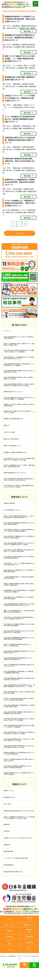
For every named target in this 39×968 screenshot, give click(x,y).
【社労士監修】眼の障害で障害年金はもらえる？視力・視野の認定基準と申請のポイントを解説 (18, 746)
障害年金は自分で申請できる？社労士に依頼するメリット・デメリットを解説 (18, 411)
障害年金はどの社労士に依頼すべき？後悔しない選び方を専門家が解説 (19, 405)
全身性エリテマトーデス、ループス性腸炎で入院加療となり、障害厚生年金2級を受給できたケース (20, 98)
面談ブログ (7, 425)
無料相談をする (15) (9, 797)
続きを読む (27, 31)
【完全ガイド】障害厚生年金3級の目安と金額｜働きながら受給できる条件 (19, 760)
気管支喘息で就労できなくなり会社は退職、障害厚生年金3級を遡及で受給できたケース (20, 140)
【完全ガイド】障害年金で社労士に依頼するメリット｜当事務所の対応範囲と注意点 (19, 344)
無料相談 (10, 937)
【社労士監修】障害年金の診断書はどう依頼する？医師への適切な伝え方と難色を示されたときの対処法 (19, 384)
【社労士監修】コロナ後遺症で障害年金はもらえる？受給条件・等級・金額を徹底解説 (19, 624)
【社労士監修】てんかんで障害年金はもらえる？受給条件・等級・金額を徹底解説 (19, 597)
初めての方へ (9, 925)
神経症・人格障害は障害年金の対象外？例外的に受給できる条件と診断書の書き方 (19, 584)
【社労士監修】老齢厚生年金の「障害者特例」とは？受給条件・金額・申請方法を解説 (19, 705)
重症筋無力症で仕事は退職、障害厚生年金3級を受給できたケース (20, 78)
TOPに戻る (19, 233)
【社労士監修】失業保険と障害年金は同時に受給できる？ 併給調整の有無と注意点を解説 (19, 712)
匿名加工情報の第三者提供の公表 (13, 871)
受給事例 (10, 931)
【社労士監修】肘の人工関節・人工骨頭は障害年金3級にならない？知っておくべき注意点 (19, 486)
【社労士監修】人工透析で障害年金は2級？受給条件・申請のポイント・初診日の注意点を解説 (18, 550)
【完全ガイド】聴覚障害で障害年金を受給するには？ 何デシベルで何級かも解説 (19, 645)
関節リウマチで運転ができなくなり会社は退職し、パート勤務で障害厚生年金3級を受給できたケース (20, 58)
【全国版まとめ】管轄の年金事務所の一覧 (15, 452)
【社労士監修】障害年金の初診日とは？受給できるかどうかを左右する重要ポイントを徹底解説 (19, 398)
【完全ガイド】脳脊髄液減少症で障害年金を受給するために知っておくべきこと (19, 665)
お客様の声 (7, 831)
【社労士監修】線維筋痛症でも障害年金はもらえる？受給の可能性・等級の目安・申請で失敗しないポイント (19, 604)
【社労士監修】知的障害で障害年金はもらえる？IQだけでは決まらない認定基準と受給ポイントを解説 (19, 543)
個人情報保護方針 (9, 865)
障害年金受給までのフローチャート (13, 391)
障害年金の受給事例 (9, 503)
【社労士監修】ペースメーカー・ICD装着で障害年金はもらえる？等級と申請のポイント (19, 564)
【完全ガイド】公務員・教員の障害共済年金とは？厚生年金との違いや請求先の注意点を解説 (18, 699)
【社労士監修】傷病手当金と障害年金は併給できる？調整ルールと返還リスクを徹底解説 (19, 726)
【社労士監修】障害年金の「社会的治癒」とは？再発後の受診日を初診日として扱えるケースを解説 (19, 733)
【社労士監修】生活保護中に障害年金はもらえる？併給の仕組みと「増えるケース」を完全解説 (19, 719)
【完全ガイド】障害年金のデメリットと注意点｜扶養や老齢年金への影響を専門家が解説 (19, 465)
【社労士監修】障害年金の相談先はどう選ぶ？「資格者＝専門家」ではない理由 (19, 378)
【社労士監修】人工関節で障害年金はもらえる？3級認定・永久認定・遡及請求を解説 (19, 557)
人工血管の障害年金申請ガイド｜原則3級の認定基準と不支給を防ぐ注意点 (19, 577)
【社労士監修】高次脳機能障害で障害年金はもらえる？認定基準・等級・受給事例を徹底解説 (19, 638)
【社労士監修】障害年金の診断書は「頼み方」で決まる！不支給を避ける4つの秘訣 (19, 371)
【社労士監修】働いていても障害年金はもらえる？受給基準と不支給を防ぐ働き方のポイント (18, 357)
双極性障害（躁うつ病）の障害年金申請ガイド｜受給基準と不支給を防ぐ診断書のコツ (19, 591)
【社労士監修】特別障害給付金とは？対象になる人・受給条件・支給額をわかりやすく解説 (19, 739)
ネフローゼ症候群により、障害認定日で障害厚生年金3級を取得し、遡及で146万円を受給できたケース (20, 203)
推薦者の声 (7, 824)
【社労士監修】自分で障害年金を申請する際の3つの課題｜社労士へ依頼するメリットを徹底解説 (19, 351)
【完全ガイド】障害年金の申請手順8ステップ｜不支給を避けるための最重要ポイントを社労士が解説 (19, 817)
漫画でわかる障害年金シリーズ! (12, 445)
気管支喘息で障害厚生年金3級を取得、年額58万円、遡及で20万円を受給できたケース (20, 161)
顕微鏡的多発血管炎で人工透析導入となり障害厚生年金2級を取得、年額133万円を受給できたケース (20, 19)
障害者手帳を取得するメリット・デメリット (15, 473)
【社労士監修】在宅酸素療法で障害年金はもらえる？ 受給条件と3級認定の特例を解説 (20, 766)
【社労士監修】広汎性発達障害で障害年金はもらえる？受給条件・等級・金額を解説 (19, 523)
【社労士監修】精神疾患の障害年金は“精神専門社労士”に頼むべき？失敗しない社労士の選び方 (19, 479)
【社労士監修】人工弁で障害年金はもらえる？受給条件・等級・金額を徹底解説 (18, 570)
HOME (10, 919)
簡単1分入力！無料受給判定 (11, 439)
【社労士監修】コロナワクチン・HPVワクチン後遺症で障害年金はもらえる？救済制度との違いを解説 (19, 459)
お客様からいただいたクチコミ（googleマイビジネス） (18, 838)
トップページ (7, 331)
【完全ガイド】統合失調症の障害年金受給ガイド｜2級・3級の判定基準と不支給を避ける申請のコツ (19, 516)
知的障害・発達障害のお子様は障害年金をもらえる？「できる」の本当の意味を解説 (19, 753)
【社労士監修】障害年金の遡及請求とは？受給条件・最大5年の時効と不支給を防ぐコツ (19, 678)
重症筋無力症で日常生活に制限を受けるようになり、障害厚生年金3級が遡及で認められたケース (20, 37)
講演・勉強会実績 (8, 851)
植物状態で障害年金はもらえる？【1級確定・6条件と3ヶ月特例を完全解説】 (18, 773)
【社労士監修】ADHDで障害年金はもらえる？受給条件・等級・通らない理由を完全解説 (19, 537)
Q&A (9, 949)
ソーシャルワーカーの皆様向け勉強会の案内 (16, 858)
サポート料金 (7, 804)
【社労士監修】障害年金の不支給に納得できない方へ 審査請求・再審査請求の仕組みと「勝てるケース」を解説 (19, 685)
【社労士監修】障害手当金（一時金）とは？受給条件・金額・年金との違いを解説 (19, 692)
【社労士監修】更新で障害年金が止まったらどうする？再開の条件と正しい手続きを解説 (18, 631)
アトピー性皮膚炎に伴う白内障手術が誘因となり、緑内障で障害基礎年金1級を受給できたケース (20, 119)
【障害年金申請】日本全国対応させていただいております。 (19, 811)
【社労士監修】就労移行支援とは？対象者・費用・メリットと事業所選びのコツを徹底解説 (18, 364)
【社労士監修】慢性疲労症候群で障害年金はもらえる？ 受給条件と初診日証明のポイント (19, 658)
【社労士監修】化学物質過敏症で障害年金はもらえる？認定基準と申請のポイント (19, 651)
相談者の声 (7, 844)
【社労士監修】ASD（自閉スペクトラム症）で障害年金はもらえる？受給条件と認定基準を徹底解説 (19, 530)
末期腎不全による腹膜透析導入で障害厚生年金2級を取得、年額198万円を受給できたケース (20, 182)
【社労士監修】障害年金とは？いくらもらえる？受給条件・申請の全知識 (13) (19, 337)
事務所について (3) (9, 790)
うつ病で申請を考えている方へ (12, 510)
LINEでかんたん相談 (9, 432)
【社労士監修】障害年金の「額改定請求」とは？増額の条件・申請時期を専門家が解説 (18, 672)
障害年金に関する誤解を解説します (14, 418)
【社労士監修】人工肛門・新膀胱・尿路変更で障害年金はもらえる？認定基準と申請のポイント (19, 618)
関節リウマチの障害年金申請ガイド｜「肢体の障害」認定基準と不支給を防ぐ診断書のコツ (19, 611)
